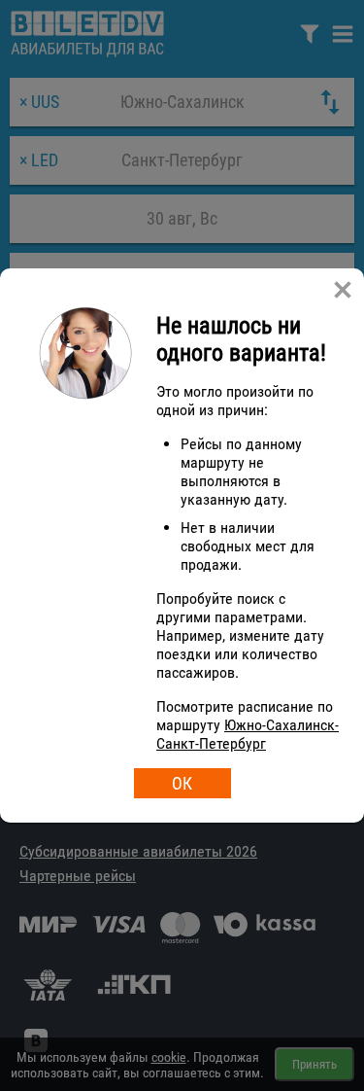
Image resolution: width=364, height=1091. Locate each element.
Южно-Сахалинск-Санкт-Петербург (247, 734)
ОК (182, 783)
